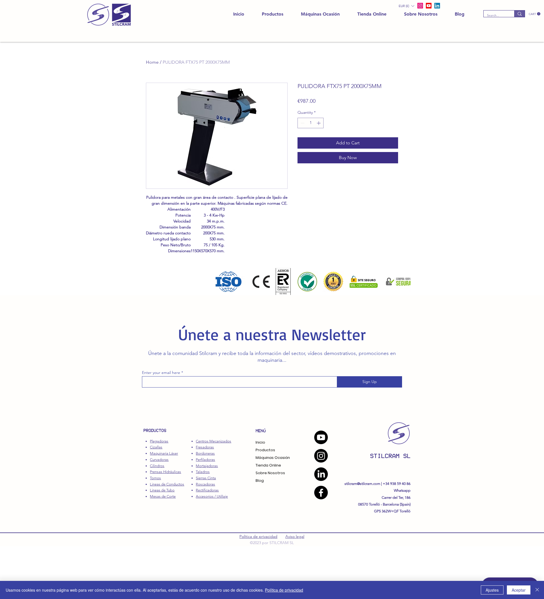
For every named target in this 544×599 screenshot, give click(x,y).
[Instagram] (321, 456)
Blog (260, 480)
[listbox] (406, 5)
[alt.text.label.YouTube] (429, 5)
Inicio (260, 442)
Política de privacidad (258, 536)
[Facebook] (321, 492)
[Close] (537, 589)
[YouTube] (321, 437)
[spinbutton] (310, 123)
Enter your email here (161, 373)
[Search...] (519, 13)
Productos (265, 450)
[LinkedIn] (437, 5)
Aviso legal (294, 536)
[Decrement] (301, 123)
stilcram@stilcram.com (362, 484)
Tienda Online (268, 465)
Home (152, 62)
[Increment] (319, 123)
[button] (534, 14)
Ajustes (492, 590)
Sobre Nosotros (270, 473)
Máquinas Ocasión (273, 457)
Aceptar (519, 590)
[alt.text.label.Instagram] (420, 5)
